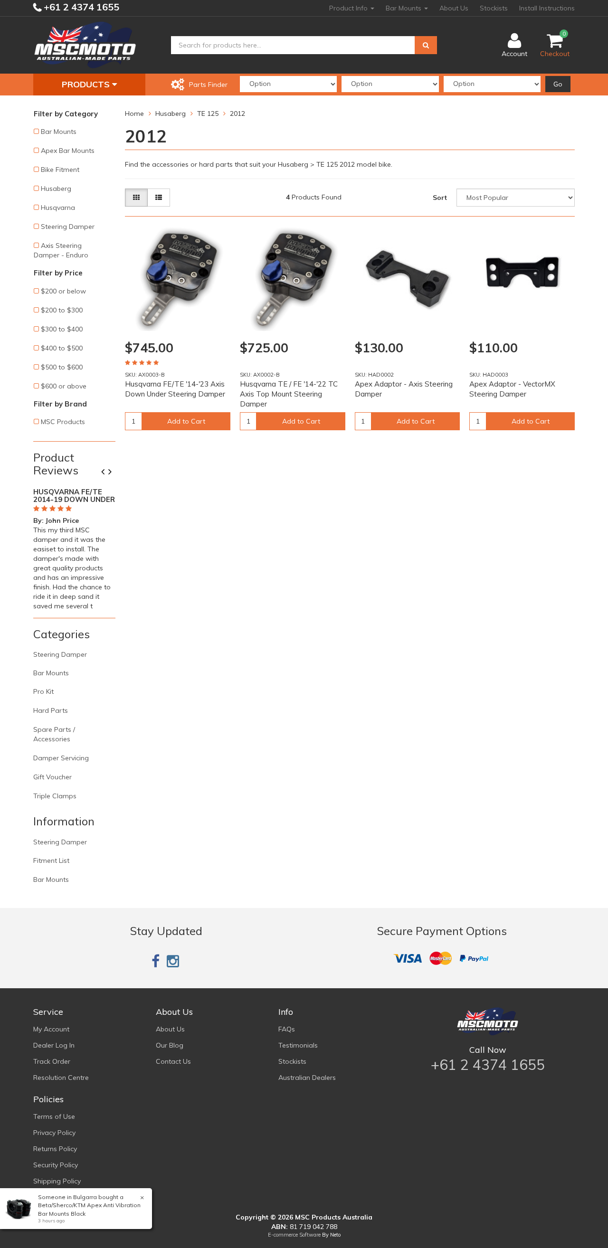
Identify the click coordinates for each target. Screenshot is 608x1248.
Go (557, 84)
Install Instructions (547, 8)
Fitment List (51, 860)
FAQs (286, 1029)
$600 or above (63, 386)
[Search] (426, 45)
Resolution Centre (61, 1077)
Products (87, 84)
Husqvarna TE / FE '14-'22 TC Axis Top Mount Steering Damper (289, 393)
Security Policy (55, 1165)
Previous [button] (106, 472)
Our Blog (169, 1045)
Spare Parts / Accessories (54, 734)
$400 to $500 (62, 348)
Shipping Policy (57, 1181)
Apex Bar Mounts (68, 150)
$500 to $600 (62, 367)
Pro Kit (43, 691)
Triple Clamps (54, 796)
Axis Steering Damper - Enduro (61, 250)
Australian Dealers (307, 1077)
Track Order (51, 1061)
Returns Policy (55, 1148)
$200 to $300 (62, 310)
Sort (440, 197)
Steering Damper (68, 226)
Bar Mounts (404, 8)
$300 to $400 (62, 329)
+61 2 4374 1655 (80, 7)
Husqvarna (58, 207)
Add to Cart (186, 421)
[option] (74, 547)
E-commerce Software (294, 1234)
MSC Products (63, 421)
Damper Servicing (61, 758)
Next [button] (113, 472)
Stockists (494, 8)
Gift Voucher (52, 777)
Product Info (349, 8)
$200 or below (63, 291)
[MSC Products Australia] (85, 44)
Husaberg (56, 188)
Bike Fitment (60, 169)
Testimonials (298, 1045)
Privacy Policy (54, 1132)
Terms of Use (54, 1116)
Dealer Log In (54, 1045)
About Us (453, 8)
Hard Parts (50, 710)
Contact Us (173, 1061)
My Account (51, 1029)
